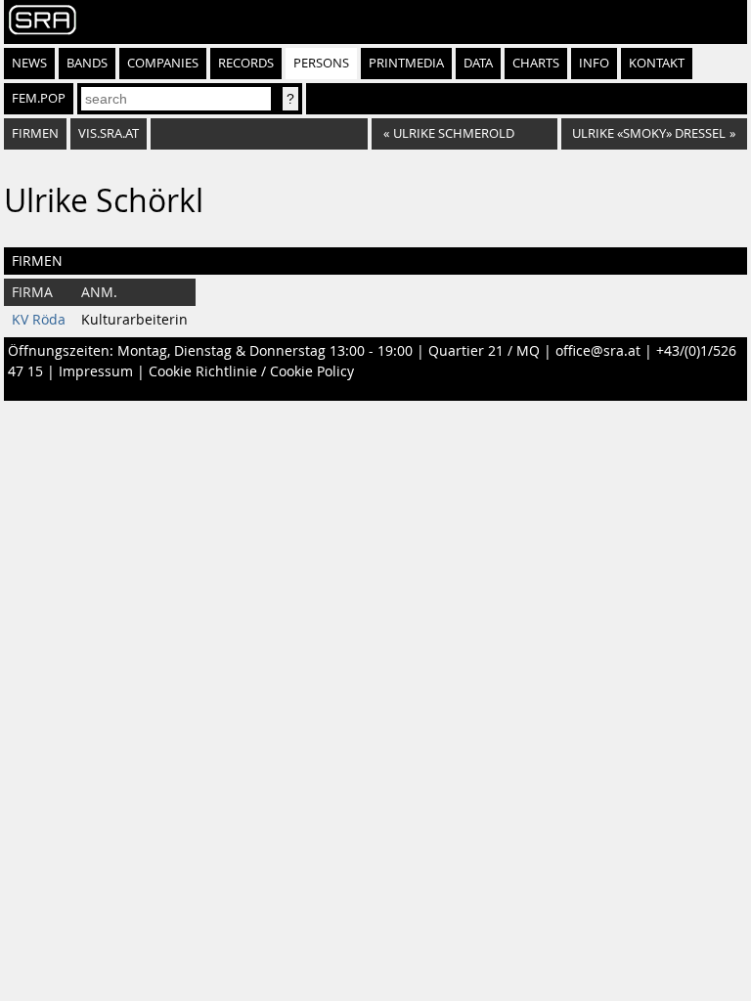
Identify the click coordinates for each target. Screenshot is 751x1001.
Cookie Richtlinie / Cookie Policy (251, 371)
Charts (535, 63)
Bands (87, 63)
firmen (35, 133)
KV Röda (39, 319)
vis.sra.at (108, 133)
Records (246, 63)
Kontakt (657, 63)
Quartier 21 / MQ (484, 351)
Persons (321, 63)
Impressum (96, 371)
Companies (163, 63)
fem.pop (39, 98)
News (29, 63)
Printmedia (406, 63)
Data (478, 63)
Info (594, 63)
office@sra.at (598, 351)
